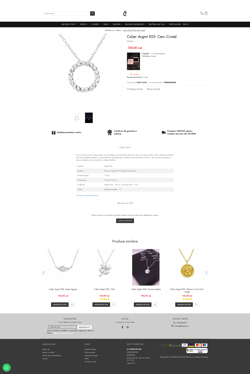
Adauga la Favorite (136, 89)
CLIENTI (87, 344)
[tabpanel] (82, 73)
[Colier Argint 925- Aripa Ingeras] (63, 267)
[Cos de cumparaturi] (206, 13)
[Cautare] (92, 13)
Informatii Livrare (90, 361)
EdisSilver (130, 41)
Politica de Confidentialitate (63, 333)
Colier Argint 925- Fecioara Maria (146, 289)
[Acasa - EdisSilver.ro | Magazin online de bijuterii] (125, 13)
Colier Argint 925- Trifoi (104, 289)
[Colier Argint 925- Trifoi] (104, 267)
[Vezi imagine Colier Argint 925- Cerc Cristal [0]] (76, 118)
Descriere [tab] (125, 147)
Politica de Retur (90, 352)
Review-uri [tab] (124, 203)
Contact (45, 358)
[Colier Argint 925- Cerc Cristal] (82, 73)
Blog (186, 24)
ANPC (87, 358)
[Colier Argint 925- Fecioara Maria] (145, 267)
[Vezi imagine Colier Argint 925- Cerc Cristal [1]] (89, 118)
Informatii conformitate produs (87, 195)
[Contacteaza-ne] (202, 13)
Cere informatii (154, 89)
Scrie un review (125, 220)
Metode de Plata (90, 349)
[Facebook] (122, 327)
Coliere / (119, 30)
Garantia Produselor (91, 355)
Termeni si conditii (48, 352)
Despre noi (46, 349)
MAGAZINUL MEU (48, 344)
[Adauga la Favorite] (72, 304)
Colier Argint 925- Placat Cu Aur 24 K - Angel (187, 291)
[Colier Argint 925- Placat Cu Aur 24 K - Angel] (187, 267)
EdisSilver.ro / (110, 30)
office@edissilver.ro (181, 326)
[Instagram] (127, 327)
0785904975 (181, 323)
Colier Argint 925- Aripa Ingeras (63, 289)
